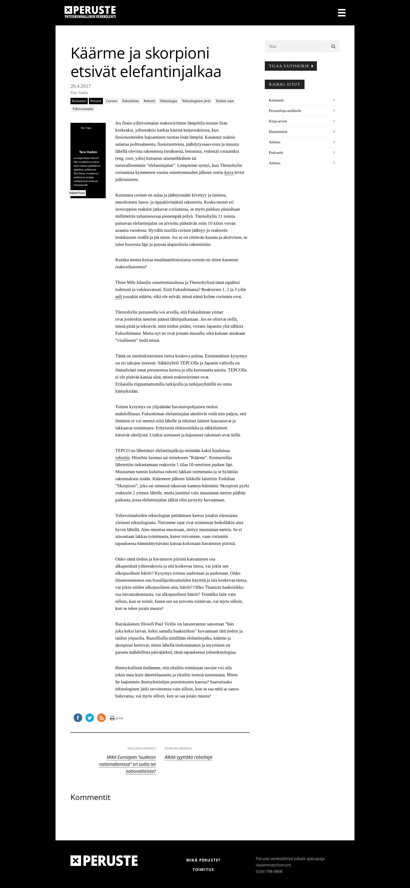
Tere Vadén (79, 93)
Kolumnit (79, 101)
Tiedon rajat (225, 101)
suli (118, 296)
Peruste (95, 101)
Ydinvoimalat (82, 109)
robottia (122, 457)
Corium (111, 101)
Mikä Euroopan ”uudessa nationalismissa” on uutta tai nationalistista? (127, 764)
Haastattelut (278, 131)
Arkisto (274, 142)
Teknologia (168, 101)
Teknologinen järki (196, 101)
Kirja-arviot (278, 121)
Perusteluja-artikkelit (285, 111)
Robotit (149, 101)
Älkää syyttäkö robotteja (188, 757)
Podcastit (276, 152)
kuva (228, 172)
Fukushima (130, 101)
